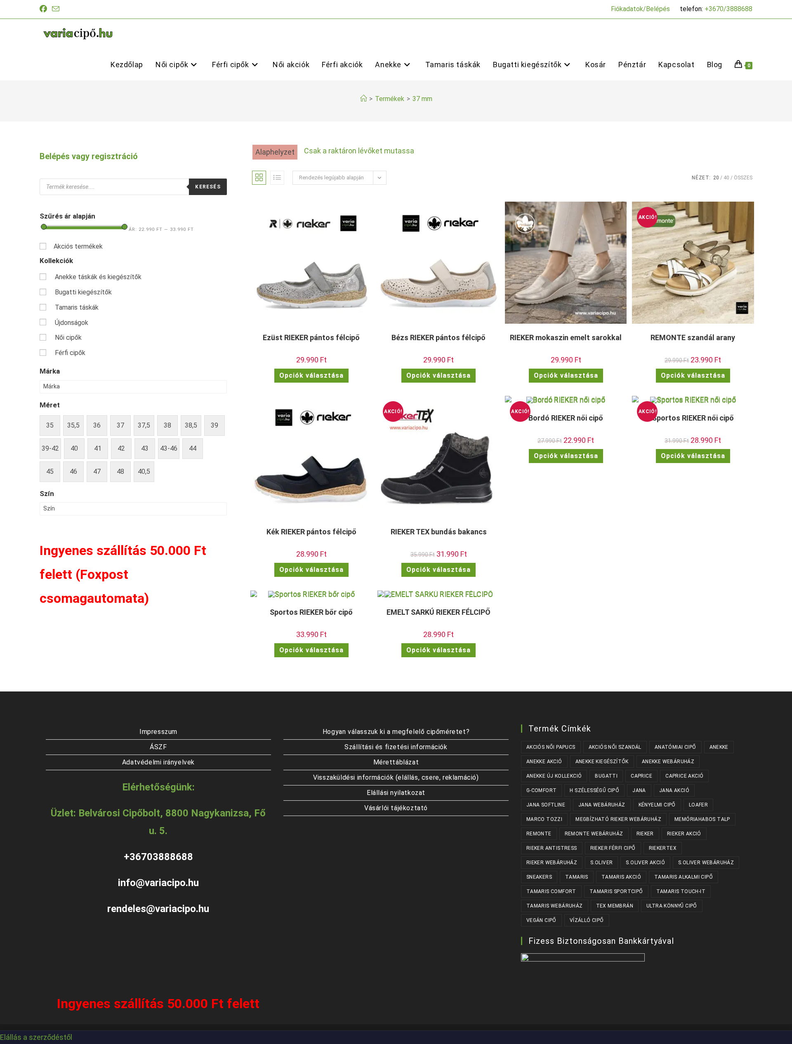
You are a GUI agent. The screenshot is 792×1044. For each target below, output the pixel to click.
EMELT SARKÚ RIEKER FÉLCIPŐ (438, 612)
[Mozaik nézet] (259, 178)
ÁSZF (158, 747)
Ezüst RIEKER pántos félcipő (311, 337)
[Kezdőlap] (363, 99)
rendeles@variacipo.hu (158, 909)
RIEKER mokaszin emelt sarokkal (566, 337)
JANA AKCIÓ (674, 790)
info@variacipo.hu (158, 883)
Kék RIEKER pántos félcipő (311, 531)
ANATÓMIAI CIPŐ (675, 747)
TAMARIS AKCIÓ (621, 877)
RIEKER (645, 834)
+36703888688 (158, 857)
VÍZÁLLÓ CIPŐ (587, 920)
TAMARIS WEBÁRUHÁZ (554, 906)
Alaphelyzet (275, 152)
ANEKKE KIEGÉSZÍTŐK (602, 761)
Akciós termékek (78, 246)
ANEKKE (719, 747)
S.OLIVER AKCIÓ (645, 862)
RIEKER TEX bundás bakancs (439, 531)
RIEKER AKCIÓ (684, 834)
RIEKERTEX (663, 848)
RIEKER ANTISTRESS (551, 848)
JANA (639, 790)
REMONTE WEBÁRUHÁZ (594, 834)
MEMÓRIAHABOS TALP (702, 819)
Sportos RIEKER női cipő (693, 418)
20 (716, 178)
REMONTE (539, 834)
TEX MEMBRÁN (614, 906)
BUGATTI (606, 776)
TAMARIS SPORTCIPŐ (616, 891)
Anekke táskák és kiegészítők (98, 277)
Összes (743, 178)
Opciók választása (311, 375)
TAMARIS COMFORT (551, 891)
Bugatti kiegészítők (83, 292)
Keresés (207, 187)
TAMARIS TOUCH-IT (680, 891)
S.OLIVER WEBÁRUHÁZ (706, 862)
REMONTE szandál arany (693, 337)
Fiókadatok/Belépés (640, 9)
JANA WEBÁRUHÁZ (601, 805)
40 (726, 178)
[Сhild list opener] (147, 277)
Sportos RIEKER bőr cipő (311, 612)
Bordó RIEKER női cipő (565, 418)
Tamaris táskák (77, 307)
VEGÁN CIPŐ (541, 920)
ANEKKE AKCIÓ (544, 761)
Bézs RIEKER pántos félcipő (438, 337)
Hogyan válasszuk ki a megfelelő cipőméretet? (396, 732)
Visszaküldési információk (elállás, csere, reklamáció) (395, 777)
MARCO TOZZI (544, 819)
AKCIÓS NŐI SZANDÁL (615, 747)
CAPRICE (641, 776)
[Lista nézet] (277, 178)
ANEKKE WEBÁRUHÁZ (668, 761)
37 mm (422, 99)
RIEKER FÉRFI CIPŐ (613, 848)
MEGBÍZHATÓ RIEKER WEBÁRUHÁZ (618, 819)
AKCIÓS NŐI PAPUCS (550, 747)
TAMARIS (576, 877)
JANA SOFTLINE (545, 805)
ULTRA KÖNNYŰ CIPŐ (671, 906)
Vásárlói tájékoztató (396, 808)
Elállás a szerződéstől (36, 1037)
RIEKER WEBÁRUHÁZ (551, 862)
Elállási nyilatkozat (396, 793)
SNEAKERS (539, 877)
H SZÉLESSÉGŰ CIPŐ (594, 790)
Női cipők (68, 337)
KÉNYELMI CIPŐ (657, 805)
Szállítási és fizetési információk (395, 747)
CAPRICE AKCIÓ (684, 776)
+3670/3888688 (728, 9)
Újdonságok (71, 323)
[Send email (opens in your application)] (56, 9)
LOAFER (698, 805)
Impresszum (158, 732)
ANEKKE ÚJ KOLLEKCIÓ (554, 776)
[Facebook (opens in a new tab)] (45, 9)
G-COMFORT (541, 790)
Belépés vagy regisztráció (89, 156)
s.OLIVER (601, 862)
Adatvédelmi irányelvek (158, 762)
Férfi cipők (70, 353)
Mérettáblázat (396, 762)
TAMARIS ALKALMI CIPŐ (683, 877)
